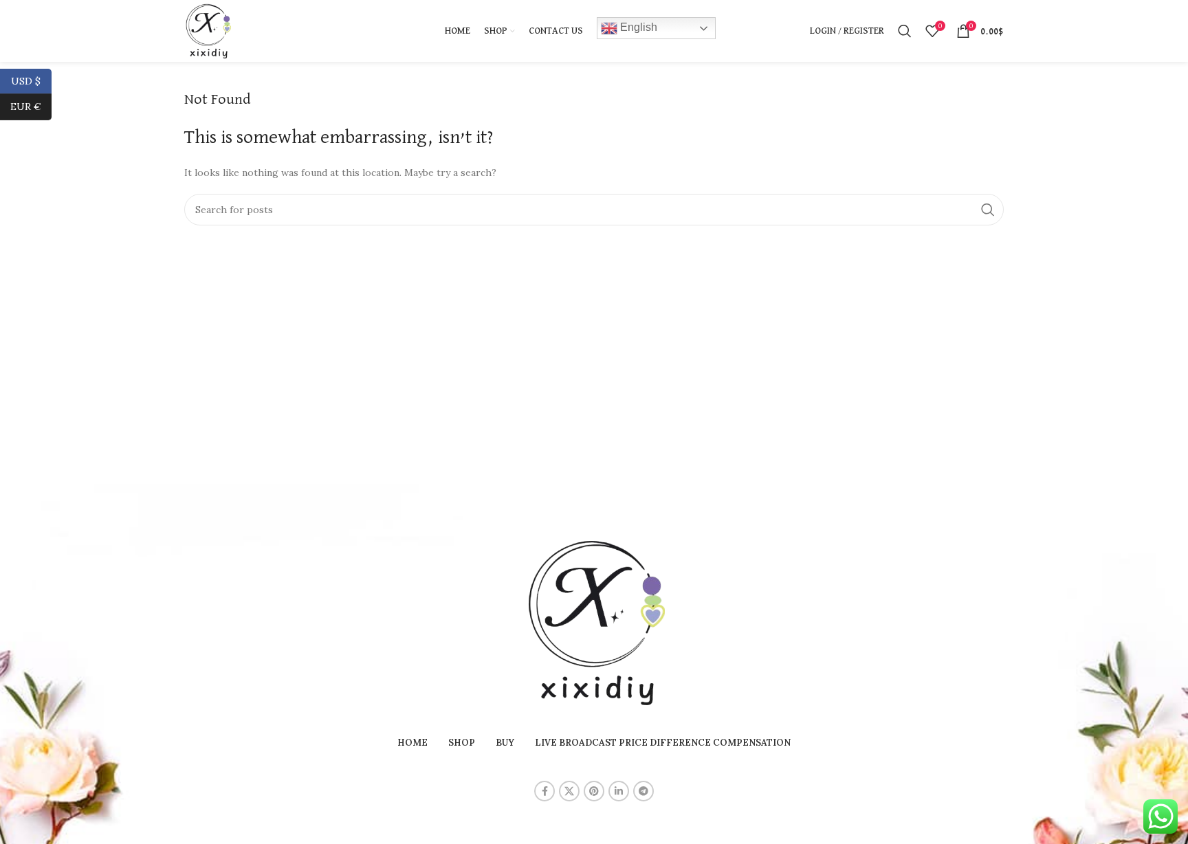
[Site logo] (207, 30)
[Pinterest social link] (594, 791)
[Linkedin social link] (618, 791)
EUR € (31, 106)
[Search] (904, 31)
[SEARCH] (988, 209)
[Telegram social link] (643, 791)
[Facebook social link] (544, 791)
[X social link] (569, 791)
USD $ (31, 80)
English (637, 27)
